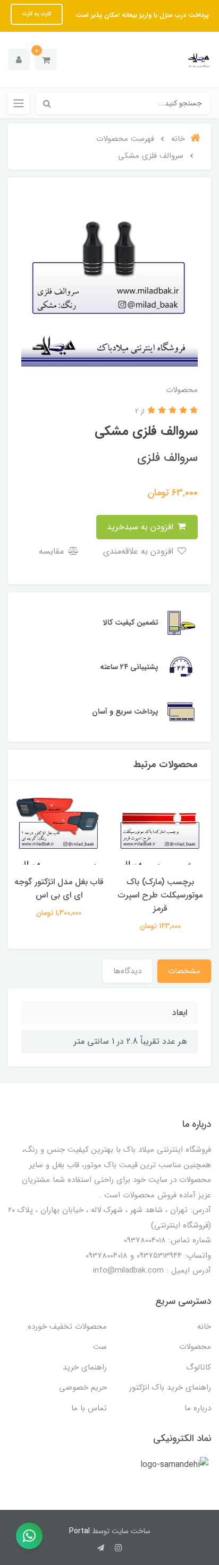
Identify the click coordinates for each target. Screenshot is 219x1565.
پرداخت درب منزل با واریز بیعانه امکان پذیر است (141, 15)
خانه (204, 1326)
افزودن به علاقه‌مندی (139, 551)
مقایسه (52, 551)
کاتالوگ (198, 1367)
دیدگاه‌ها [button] (127, 971)
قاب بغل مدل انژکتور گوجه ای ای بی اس (59, 888)
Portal (79, 1531)
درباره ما (197, 1408)
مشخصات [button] (184, 971)
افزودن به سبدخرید (141, 526)
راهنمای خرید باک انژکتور (170, 1387)
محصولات (195, 1346)
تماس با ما (89, 1408)
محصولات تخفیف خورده (67, 1326)
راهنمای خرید (85, 1367)
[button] (46, 59)
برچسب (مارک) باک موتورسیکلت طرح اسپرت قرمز (160, 895)
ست (100, 1346)
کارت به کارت (36, 14)
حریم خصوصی (83, 1387)
